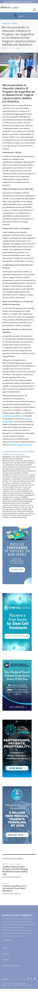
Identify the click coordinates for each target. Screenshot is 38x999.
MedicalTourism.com (11, 966)
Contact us (8, 940)
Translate (32, 19)
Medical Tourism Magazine (12, 48)
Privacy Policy (6, 985)
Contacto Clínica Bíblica (11, 416)
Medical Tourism (32, 54)
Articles (6, 954)
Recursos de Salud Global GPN (20, 445)
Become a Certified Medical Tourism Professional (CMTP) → (19, 2)
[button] (34, 10)
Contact (6, 960)
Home (5, 948)
